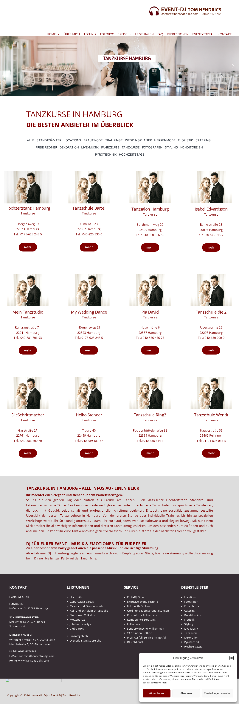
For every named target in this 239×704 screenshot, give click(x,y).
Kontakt (225, 34)
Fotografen (191, 601)
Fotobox (107, 34)
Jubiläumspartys (80, 624)
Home (51, 34)
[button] (231, 658)
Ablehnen (186, 693)
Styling (188, 624)
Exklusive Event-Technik (142, 601)
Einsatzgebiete (79, 636)
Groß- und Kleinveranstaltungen (148, 610)
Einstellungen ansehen (217, 693)
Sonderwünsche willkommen (145, 628)
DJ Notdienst (135, 642)
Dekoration (191, 637)
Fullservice (134, 624)
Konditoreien (192, 615)
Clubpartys (77, 628)
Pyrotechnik (191, 642)
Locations (190, 597)
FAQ (160, 34)
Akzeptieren (156, 693)
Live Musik (191, 628)
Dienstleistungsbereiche (85, 640)
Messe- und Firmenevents (86, 606)
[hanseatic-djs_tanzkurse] (28, 173)
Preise (122, 34)
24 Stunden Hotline (139, 633)
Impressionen (178, 34)
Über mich (72, 34)
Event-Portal (203, 34)
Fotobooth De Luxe (139, 606)
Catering (189, 610)
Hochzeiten (77, 597)
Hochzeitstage (193, 646)
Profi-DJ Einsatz (137, 597)
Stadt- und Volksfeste (83, 615)
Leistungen (144, 34)
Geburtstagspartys (82, 601)
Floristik (189, 619)
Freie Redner (192, 606)
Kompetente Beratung (141, 619)
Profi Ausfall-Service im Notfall (147, 637)
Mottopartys (78, 619)
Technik (90, 34)
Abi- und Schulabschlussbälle (89, 610)
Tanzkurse (191, 633)
